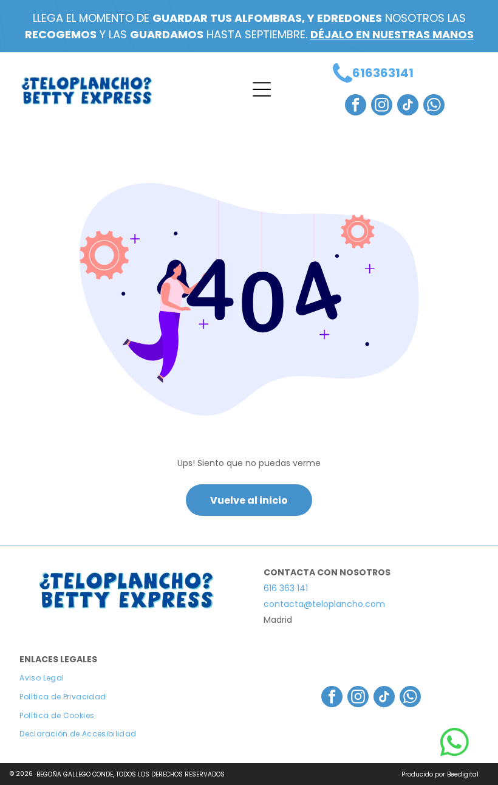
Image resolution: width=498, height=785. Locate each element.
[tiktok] (407, 106)
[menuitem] (126, 678)
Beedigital (463, 774)
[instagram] (381, 106)
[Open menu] (262, 89)
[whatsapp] (434, 106)
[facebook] (355, 106)
